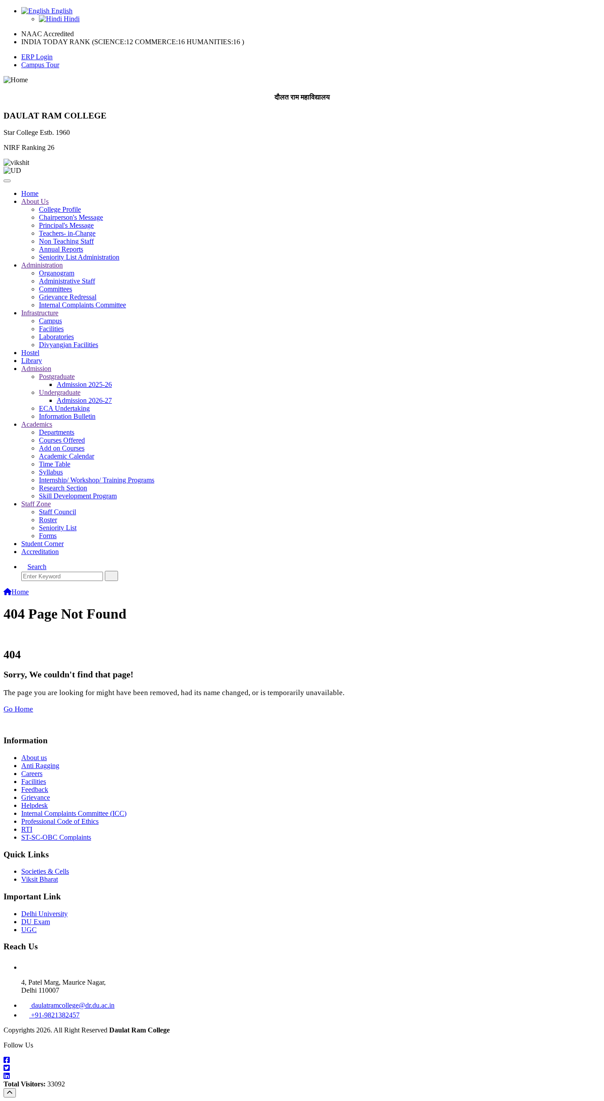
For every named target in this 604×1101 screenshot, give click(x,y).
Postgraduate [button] (57, 376)
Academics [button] (36, 424)
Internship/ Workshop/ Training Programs (96, 480)
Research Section (63, 488)
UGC (29, 929)
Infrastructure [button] (39, 313)
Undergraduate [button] (59, 392)
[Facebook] (302, 1060)
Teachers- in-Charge (67, 233)
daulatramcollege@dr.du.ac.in (72, 1005)
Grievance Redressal (67, 297)
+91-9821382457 (54, 1015)
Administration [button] (42, 265)
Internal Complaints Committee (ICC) (73, 813)
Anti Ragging (40, 765)
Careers (31, 773)
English (61, 11)
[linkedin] (302, 1076)
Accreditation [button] (40, 551)
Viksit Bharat (39, 879)
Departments (56, 432)
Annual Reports (61, 249)
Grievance (35, 797)
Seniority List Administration (79, 257)
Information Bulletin (67, 416)
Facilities (51, 329)
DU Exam (35, 921)
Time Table (54, 464)
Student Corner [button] (42, 543)
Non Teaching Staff (66, 241)
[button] (33, 566)
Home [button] (29, 193)
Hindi (71, 19)
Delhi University (44, 914)
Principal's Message (66, 225)
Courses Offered (62, 440)
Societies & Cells (45, 871)
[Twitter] (302, 1068)
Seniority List (57, 527)
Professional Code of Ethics (60, 821)
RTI (26, 829)
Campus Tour (40, 65)
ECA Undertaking (64, 408)
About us (34, 757)
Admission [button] (36, 368)
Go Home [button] (18, 709)
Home (20, 592)
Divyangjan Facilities (68, 344)
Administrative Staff (67, 281)
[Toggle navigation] (7, 181)
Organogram (56, 273)
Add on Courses (61, 448)
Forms (48, 535)
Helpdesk (34, 805)
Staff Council (57, 512)
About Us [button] (35, 201)
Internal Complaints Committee (82, 305)
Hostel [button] (30, 352)
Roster (48, 520)
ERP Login (37, 57)
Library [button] (31, 360)
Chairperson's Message (71, 217)
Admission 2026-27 (84, 400)
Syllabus (51, 472)
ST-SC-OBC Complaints (56, 837)
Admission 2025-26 (84, 384)
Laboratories (56, 336)
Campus (50, 321)
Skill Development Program (78, 496)
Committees (55, 289)
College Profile (60, 209)
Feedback (34, 789)
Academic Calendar (66, 456)
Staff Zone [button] (36, 504)
